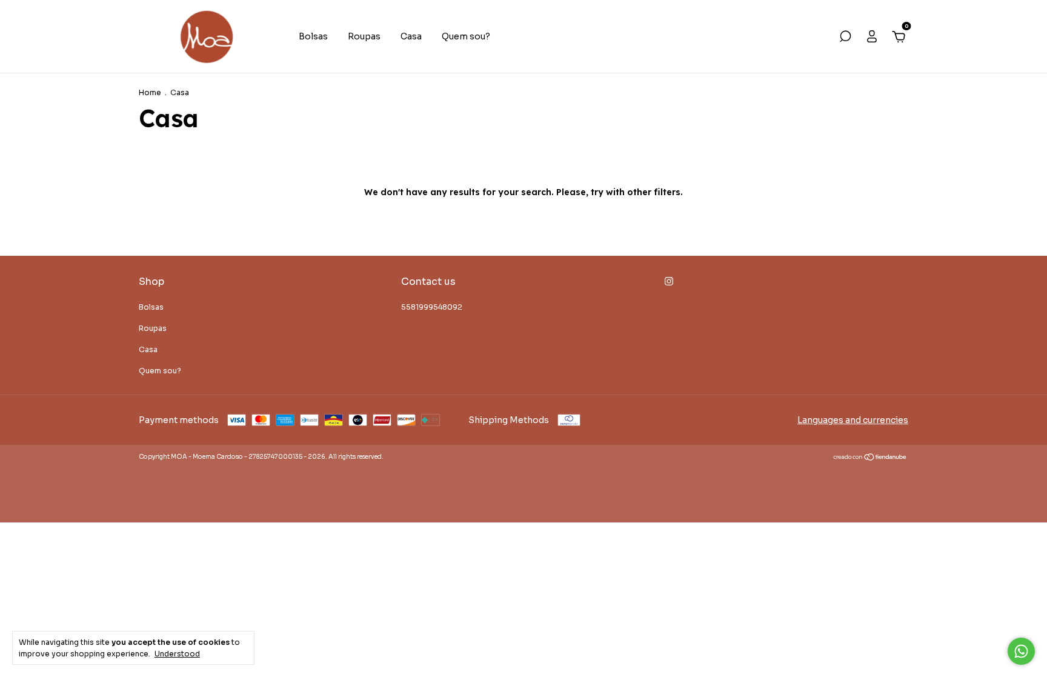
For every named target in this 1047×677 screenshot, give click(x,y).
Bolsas (313, 36)
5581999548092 (431, 307)
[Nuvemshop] (870, 458)
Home (150, 92)
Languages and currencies (852, 420)
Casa (411, 36)
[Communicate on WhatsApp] (1021, 651)
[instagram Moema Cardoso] (669, 281)
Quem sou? (466, 36)
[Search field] (845, 38)
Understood (177, 653)
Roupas (364, 36)
